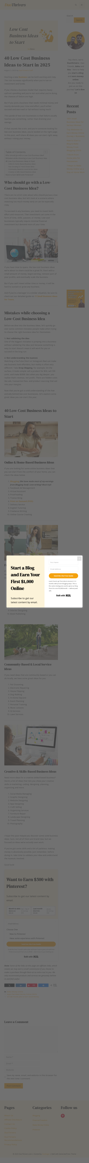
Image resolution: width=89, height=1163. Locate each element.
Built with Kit (63, 595)
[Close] (79, 558)
